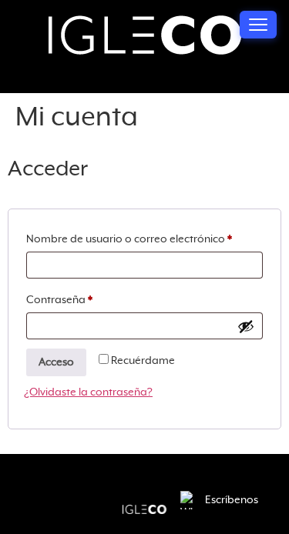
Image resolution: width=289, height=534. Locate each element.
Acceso (56, 362)
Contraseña (88, 297)
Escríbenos (231, 500)
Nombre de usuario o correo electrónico (144, 236)
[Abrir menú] (258, 24)
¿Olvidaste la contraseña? (88, 392)
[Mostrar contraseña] (245, 326)
